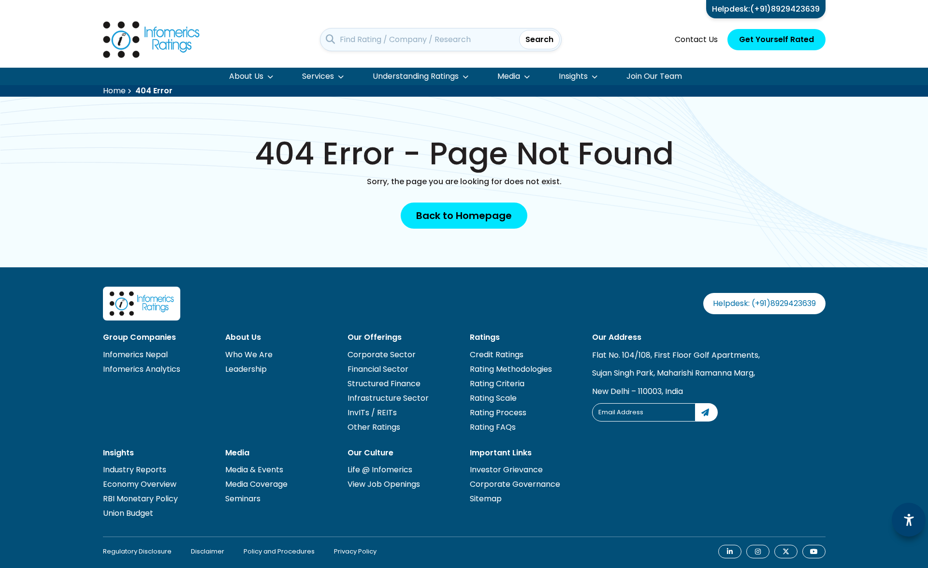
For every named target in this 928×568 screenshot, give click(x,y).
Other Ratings (374, 427)
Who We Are (249, 354)
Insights (573, 76)
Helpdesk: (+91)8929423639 (764, 303)
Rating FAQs (493, 427)
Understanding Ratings (416, 76)
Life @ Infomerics (380, 469)
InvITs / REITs (372, 412)
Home (114, 90)
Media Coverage (256, 484)
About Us (246, 76)
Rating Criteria (497, 383)
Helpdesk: (766, 9)
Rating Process (498, 412)
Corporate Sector (382, 354)
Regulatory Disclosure (137, 551)
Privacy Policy (355, 551)
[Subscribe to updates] (707, 412)
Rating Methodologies (511, 369)
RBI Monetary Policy (140, 498)
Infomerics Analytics (141, 369)
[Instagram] (757, 551)
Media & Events (254, 469)
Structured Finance (384, 383)
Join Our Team (654, 76)
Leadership (246, 369)
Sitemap (486, 498)
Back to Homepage (464, 215)
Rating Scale (493, 398)
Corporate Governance (515, 484)
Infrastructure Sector (388, 398)
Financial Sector (378, 369)
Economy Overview (139, 484)
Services (318, 76)
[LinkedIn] (729, 551)
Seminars (243, 498)
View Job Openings (384, 484)
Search (539, 39)
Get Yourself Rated (776, 39)
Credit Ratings (496, 354)
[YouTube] (814, 551)
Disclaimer (207, 551)
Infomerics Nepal (135, 354)
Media (508, 76)
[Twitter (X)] (786, 551)
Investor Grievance (506, 469)
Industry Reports (134, 469)
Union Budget (128, 513)
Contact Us (696, 39)
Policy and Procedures (279, 551)
